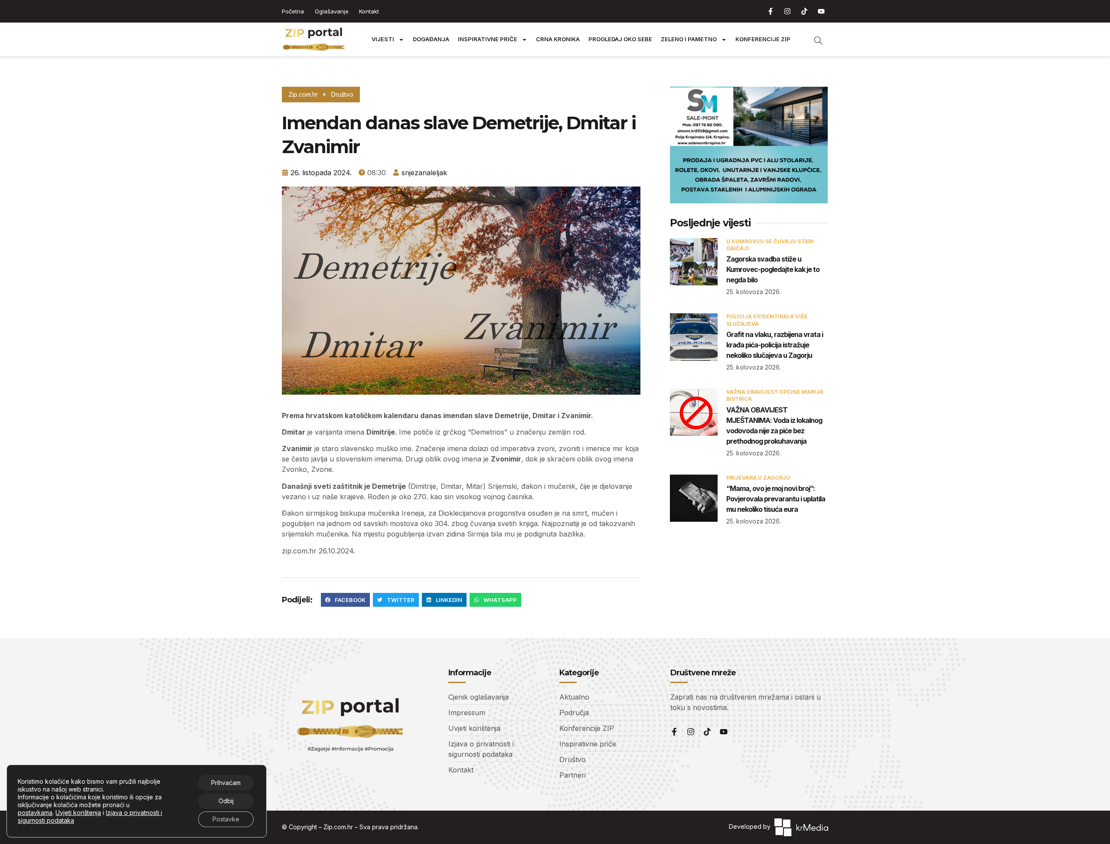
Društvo (342, 94)
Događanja (431, 39)
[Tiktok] (804, 11)
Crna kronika (558, 39)
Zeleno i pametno (689, 39)
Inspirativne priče (487, 39)
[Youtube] (821, 11)
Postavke (225, 819)
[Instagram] (787, 11)
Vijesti (383, 39)
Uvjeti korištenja (78, 812)
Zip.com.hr (338, 827)
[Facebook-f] (770, 11)
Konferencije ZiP (762, 39)
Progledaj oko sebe (620, 39)
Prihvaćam (226, 782)
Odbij (226, 801)
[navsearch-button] (814, 39)
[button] (345, 600)
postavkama (35, 812)
